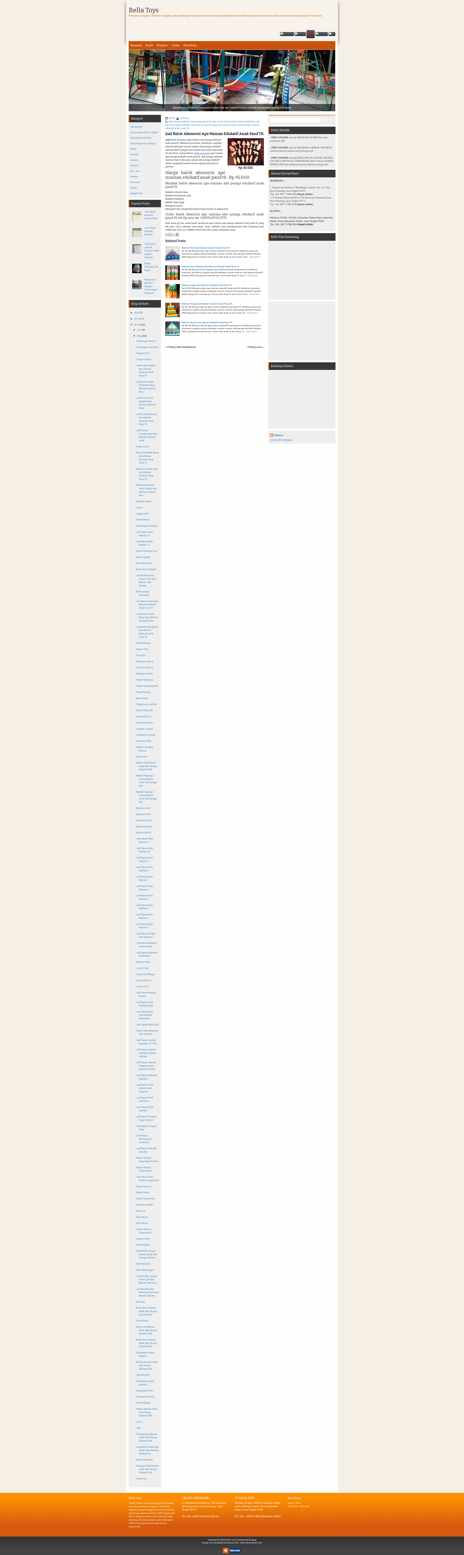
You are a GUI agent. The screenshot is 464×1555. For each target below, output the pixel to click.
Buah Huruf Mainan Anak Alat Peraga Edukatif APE (146, 1343)
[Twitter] (300, 34)
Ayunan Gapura (144, 820)
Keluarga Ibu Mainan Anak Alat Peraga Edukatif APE (146, 1437)
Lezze (139, 507)
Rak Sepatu (142, 1217)
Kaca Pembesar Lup (146, 551)
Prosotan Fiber (143, 741)
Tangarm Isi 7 (143, 353)
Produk (161, 45)
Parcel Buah (142, 1320)
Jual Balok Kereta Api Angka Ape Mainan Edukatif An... (147, 1450)
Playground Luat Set (146, 704)
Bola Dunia (141, 756)
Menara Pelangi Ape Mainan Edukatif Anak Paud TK (207, 304)
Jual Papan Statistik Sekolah (150, 231)
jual (257, 121)
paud (183, 128)
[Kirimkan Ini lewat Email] (167, 234)
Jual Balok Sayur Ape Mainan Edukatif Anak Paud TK (147, 604)
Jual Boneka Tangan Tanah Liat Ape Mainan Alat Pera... (147, 1279)
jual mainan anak (227, 125)
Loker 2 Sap (142, 968)
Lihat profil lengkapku (281, 440)
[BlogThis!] (170, 234)
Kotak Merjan (143, 519)
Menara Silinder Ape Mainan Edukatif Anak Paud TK (207, 322)
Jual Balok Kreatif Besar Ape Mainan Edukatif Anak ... (147, 617)
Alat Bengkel (142, 1244)
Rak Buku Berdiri (144, 1204)
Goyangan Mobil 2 (145, 1396)
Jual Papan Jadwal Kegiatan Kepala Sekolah (146, 1053)
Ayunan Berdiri (143, 832)
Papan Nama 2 (143, 1186)
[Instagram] (310, 34)
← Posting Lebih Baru (175, 347)
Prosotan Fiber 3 (144, 661)
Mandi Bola (142, 698)
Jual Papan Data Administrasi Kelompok (144, 1015)
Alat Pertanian (143, 1263)
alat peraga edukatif (178, 121)
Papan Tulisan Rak (145, 1198)
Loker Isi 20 (142, 986)
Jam (138, 1428)
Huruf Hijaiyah (143, 1402)
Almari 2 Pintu (143, 1238)
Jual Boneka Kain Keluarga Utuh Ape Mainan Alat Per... (147, 1292)
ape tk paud (223, 121)
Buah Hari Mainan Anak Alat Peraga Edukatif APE (146, 1330)
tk (188, 128)
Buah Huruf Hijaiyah (146, 569)
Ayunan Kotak (143, 814)
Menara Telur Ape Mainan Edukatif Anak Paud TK (206, 248)
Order (176, 45)
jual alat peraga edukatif (177, 125)
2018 (136, 312)
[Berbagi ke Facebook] (177, 234)
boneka (134, 160)
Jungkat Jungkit (144, 729)
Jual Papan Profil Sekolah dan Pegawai (144, 1088)
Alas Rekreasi (143, 643)
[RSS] (331, 34)
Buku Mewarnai (144, 563)
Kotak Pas (141, 1478)
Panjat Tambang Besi (147, 686)
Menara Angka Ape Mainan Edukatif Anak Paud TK (207, 285)
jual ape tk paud (209, 125)
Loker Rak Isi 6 (143, 980)
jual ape (196, 125)
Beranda (136, 45)
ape (214, 121)
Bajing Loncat (143, 808)
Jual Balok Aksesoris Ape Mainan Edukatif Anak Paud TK (214, 134)
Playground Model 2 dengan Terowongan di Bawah (150, 286)
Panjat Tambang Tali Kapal (151, 267)
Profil (149, 45)
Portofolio (190, 45)
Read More (254, 257)
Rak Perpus (142, 1223)
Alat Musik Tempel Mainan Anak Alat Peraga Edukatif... (146, 1254)
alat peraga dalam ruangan (144, 132)
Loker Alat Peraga (145, 974)
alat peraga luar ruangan (143, 143)
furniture (134, 165)
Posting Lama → (256, 347)
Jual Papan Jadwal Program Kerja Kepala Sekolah (151, 251)
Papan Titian (142, 649)
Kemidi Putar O (143, 716)
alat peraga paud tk (200, 121)
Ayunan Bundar (144, 826)
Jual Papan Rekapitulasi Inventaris (144, 1139)
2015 (136, 318)
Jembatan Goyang (145, 734)
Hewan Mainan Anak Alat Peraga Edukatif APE (147, 1412)
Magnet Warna (143, 501)
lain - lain (134, 171)
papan (133, 187)
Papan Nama (142, 1192)
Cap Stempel (143, 1374)
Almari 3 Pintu (143, 962)
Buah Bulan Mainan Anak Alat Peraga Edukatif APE (146, 1311)
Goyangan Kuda (144, 1390)
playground (136, 193)
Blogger (252, 1540)
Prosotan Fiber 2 (144, 667)
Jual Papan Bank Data (147, 1024)
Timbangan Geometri (147, 347)
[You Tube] (321, 34)
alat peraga (136, 126)
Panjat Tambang (144, 679)
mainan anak (243, 125)
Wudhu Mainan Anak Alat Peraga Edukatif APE (147, 1365)
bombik (134, 154)
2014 (136, 324)
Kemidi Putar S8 (144, 710)
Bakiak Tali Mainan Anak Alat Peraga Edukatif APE (146, 766)
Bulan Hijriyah (143, 557)
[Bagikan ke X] (174, 234)
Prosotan (141, 655)
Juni (139, 329)
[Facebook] (287, 34)
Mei (139, 336)
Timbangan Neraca (146, 341)
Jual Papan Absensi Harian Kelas (150, 215)
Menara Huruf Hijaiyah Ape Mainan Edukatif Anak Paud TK (210, 266)
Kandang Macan (144, 722)
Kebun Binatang (144, 1459)
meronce (135, 182)
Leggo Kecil (142, 513)
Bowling (140, 1301)
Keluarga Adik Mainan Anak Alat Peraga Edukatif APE (147, 1469)
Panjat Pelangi (143, 692)
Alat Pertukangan (145, 1270)
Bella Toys (144, 10)
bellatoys (185, 118)
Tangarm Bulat (143, 359)
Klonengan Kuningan (147, 525)
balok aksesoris (246, 121)
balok (234, 121)
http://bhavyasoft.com (251, 1542)
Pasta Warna (142, 446)
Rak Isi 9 (140, 1211)
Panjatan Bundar (144, 673)
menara (134, 176)
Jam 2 (139, 1421)
